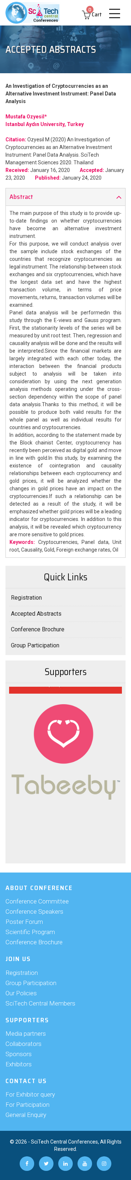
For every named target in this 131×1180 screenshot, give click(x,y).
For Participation (27, 1104)
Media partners (25, 1033)
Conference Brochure (37, 629)
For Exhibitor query (30, 1094)
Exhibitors (18, 1064)
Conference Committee (37, 901)
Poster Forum (24, 921)
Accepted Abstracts (36, 613)
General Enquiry (25, 1114)
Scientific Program (30, 932)
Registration (26, 597)
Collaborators (23, 1043)
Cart (95, 14)
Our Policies (21, 993)
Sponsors (18, 1054)
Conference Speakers (34, 911)
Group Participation (35, 645)
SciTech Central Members (40, 1003)
